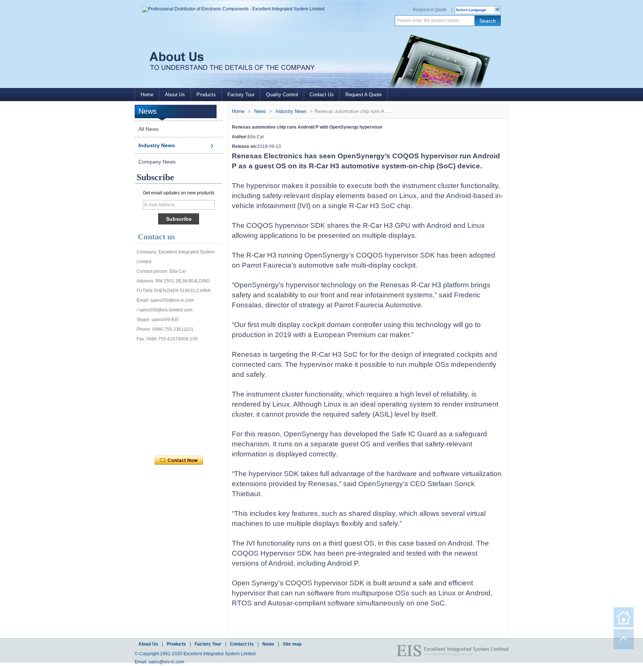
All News (148, 129)
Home (147, 94)
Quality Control (282, 94)
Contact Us (322, 94)
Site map (292, 644)
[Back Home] (624, 617)
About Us (175, 94)
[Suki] (210, 427)
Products (206, 94)
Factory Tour (241, 94)
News (260, 111)
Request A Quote (430, 9)
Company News (157, 162)
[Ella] (161, 427)
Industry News (156, 145)
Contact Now (179, 460)
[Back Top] (624, 639)
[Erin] (194, 353)
